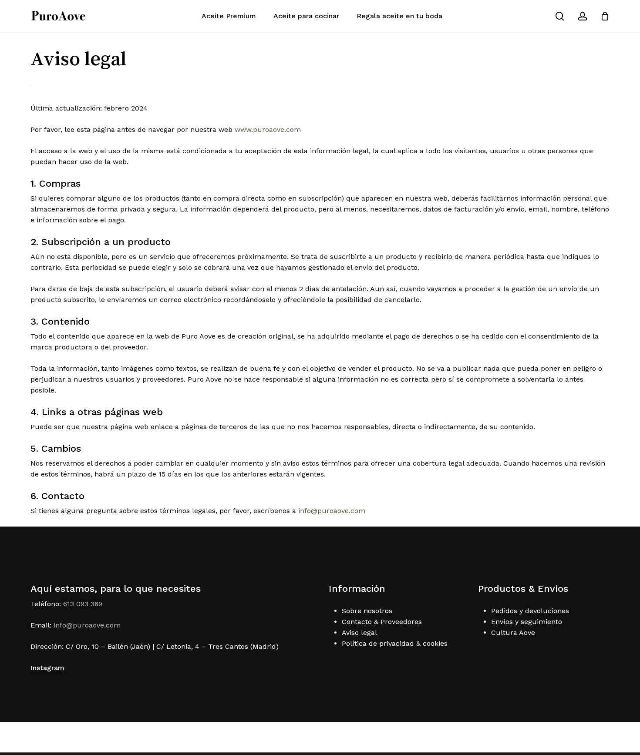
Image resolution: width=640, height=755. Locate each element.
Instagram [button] (47, 668)
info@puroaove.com (332, 511)
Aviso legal (359, 632)
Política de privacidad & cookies (395, 643)
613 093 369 (82, 604)
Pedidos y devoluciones (530, 611)
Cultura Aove (513, 632)
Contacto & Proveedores (382, 621)
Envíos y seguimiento (526, 621)
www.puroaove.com (268, 129)
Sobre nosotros (367, 611)
